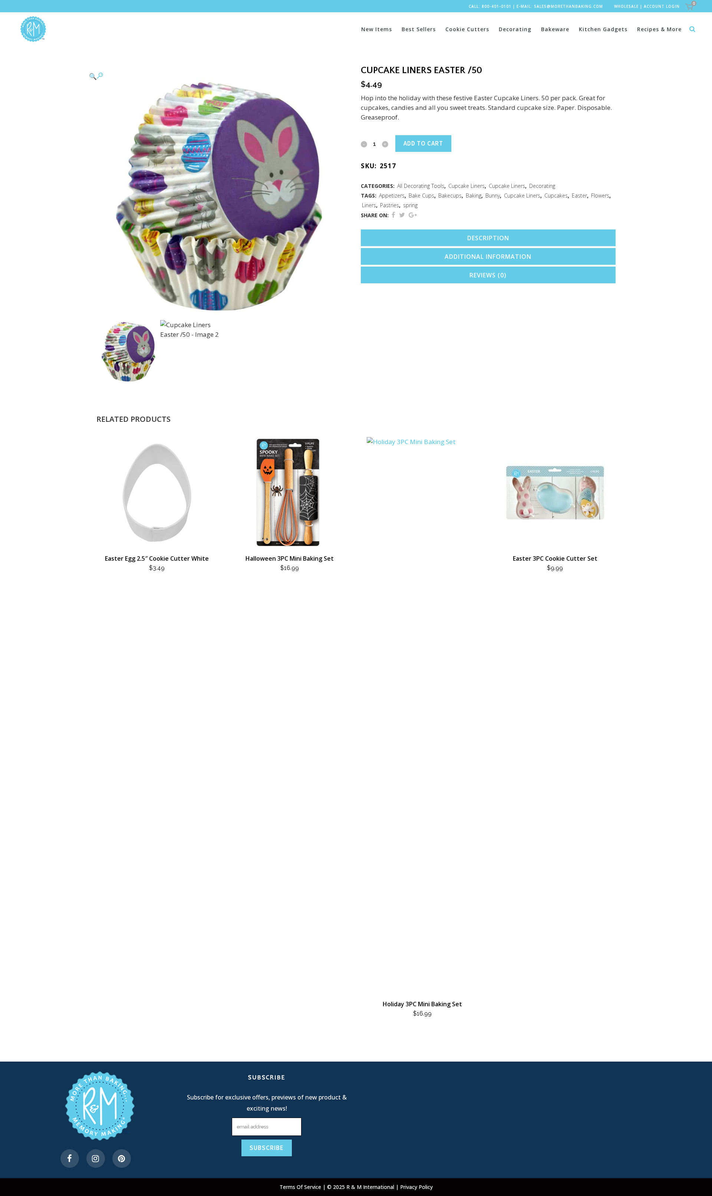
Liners (369, 205)
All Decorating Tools (420, 185)
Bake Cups (421, 195)
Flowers (600, 195)
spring (410, 205)
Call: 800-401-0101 (490, 6)
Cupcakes (556, 195)
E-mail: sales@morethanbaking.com (560, 6)
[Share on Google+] (413, 215)
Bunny (492, 195)
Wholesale (626, 6)
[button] (216, 76)
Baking (473, 195)
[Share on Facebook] (393, 215)
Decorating (542, 185)
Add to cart (423, 143)
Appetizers (392, 195)
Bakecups (450, 195)
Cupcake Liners (466, 185)
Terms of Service (301, 1186)
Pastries (389, 205)
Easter (579, 195)
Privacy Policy (416, 1186)
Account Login (662, 6)
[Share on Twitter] (402, 215)
